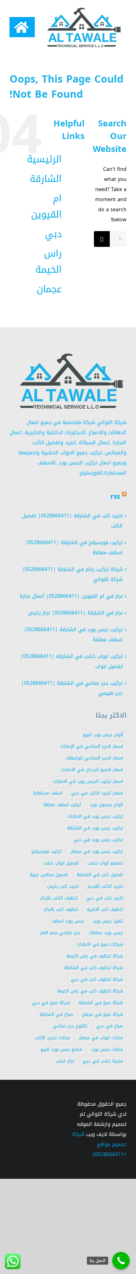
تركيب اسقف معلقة (62, 804)
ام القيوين (46, 206)
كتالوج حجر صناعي (70, 1026)
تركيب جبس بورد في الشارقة (95, 828)
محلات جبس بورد (107, 1049)
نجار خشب (65, 1061)
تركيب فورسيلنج (46, 851)
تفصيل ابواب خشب (61, 863)
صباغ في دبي (109, 1026)
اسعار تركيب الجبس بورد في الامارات (88, 781)
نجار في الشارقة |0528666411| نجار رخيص (75, 613)
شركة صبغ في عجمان (102, 1014)
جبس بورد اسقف (68, 921)
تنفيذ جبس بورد (108, 921)
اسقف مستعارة (48, 793)
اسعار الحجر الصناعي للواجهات (94, 758)
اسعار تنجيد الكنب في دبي (97, 793)
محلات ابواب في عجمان (100, 1037)
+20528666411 (109, 1154)
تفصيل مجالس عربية (49, 874)
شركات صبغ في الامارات (100, 944)
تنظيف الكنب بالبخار (58, 898)
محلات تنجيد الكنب (52, 1037)
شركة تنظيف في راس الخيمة (94, 956)
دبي (53, 234)
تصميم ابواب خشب (105, 863)
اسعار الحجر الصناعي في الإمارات (91, 746)
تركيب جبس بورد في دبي (98, 839)
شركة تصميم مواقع (99, 1139)
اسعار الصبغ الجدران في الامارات (92, 769)
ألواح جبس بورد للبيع (103, 734)
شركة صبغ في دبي (51, 1002)
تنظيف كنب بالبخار (61, 909)
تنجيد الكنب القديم (105, 886)
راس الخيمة (48, 261)
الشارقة (46, 179)
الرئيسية (44, 159)
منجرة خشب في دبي (103, 1061)
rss (115, 496)
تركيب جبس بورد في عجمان (96, 851)
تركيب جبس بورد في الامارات (95, 816)
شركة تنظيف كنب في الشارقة (93, 967)
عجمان (49, 289)
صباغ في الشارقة (56, 1014)
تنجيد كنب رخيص (63, 886)
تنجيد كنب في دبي (104, 898)
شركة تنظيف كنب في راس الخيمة (90, 991)
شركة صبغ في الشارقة (100, 1002)
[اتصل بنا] (121, 1260)
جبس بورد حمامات (106, 932)
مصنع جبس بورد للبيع (61, 1049)
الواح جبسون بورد (106, 804)
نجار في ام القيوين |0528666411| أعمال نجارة (71, 596)
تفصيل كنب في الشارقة (100, 874)
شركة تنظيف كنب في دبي (97, 979)
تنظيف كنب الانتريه (105, 909)
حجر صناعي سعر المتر (60, 932)
